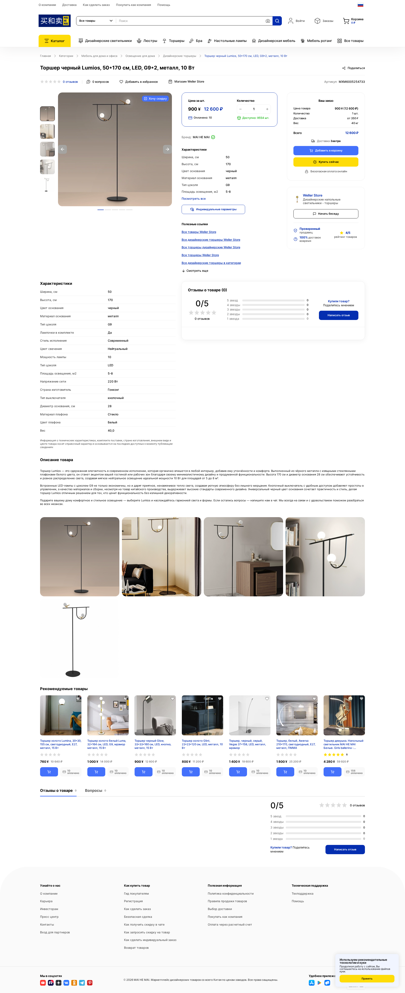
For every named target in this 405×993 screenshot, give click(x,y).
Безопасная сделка (138, 916)
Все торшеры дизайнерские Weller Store (211, 247)
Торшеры (176, 41)
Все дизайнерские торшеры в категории (211, 263)
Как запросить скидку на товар (147, 932)
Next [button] (167, 149)
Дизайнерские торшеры (179, 56)
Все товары (353, 41)
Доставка (69, 5)
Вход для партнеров (55, 932)
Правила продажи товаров (227, 901)
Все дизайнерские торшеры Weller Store (211, 239)
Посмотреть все (194, 198)
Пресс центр (49, 916)
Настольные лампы (230, 41)
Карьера (46, 901)
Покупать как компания (133, 5)
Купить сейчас (329, 161)
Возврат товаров (136, 947)
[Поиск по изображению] (268, 20)
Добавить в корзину (328, 150)
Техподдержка (302, 893)
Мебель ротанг (319, 41)
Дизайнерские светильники (108, 41)
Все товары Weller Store (199, 232)
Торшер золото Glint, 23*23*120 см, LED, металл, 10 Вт (202, 744)
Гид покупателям (136, 893)
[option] (115, 149)
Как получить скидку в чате (144, 924)
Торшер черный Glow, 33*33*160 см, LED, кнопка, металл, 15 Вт (153, 744)
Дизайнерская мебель (276, 41)
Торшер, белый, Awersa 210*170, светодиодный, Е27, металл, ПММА (296, 744)
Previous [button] (62, 149)
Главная (45, 56)
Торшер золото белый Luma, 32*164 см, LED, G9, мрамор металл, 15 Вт (106, 744)
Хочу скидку (158, 98)
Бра (199, 41)
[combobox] (96, 20)
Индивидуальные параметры (216, 209)
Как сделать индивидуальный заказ (150, 940)
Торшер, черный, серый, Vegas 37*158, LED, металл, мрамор (247, 744)
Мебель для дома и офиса (99, 56)
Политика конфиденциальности (231, 893)
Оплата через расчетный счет (230, 924)
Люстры (150, 41)
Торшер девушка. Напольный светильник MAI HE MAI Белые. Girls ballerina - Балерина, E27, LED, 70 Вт (343, 744)
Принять (367, 978)
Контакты (47, 924)
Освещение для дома (140, 56)
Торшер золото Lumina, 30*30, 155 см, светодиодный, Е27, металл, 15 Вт (60, 744)
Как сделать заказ (96, 5)
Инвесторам (49, 909)
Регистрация (133, 901)
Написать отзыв (339, 315)
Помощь (163, 5)
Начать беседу (328, 213)
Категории (66, 56)
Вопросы (95, 790)
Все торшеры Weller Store (200, 255)
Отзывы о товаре (58, 790)
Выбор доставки (220, 909)
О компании (47, 5)
